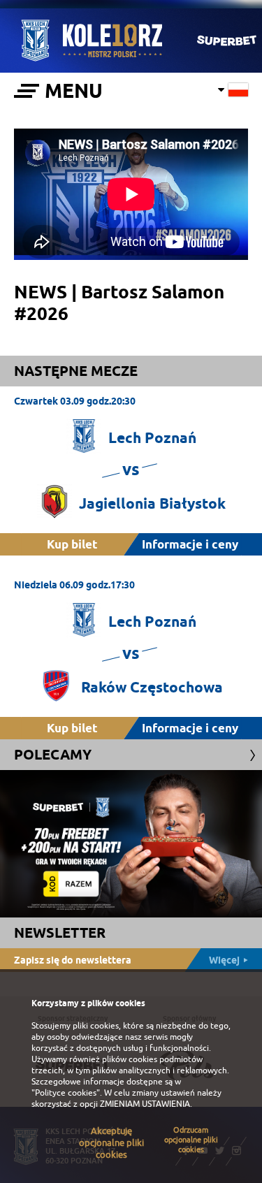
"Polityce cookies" (65, 1092)
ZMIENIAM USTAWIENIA (145, 1104)
